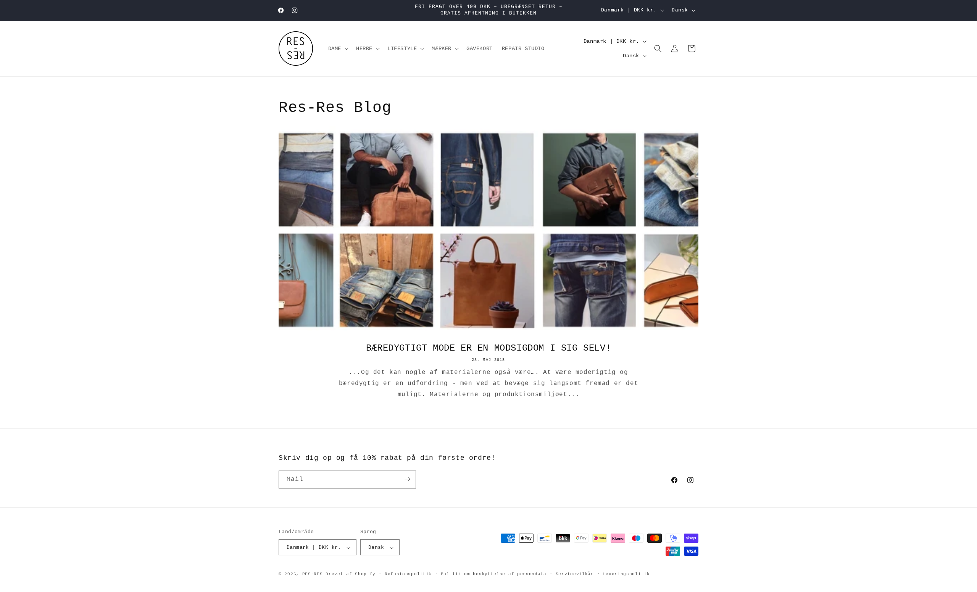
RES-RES (312, 574)
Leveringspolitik (626, 574)
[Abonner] (407, 479)
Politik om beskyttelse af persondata (494, 574)
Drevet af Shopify (351, 574)
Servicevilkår (575, 574)
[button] (337, 48)
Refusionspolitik (408, 574)
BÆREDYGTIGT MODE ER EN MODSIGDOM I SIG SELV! (488, 348)
